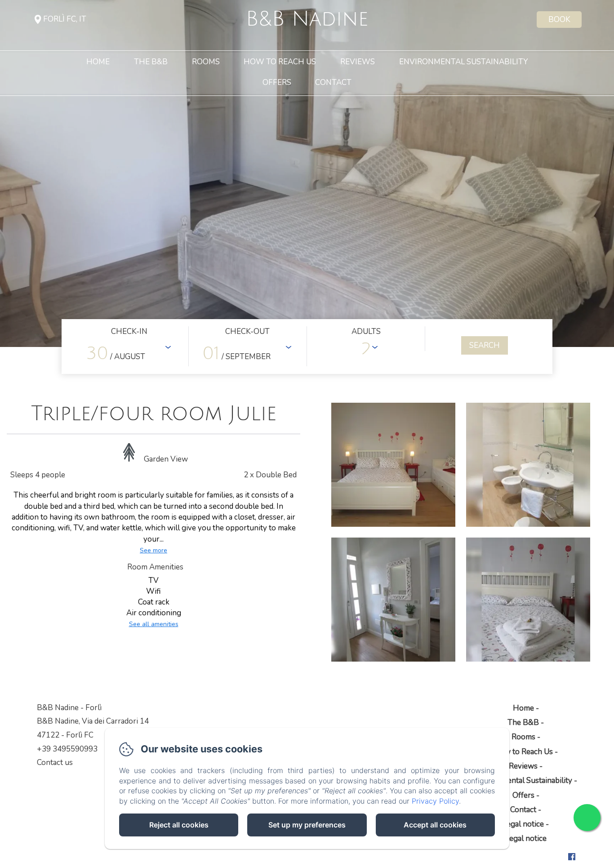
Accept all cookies (435, 824)
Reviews (357, 62)
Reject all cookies (179, 824)
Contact (333, 83)
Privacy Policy (435, 800)
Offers (277, 83)
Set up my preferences (307, 824)
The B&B (151, 62)
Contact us (55, 762)
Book (559, 19)
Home (98, 62)
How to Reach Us (280, 62)
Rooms (206, 62)
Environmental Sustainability (463, 62)
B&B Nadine (307, 19)
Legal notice (523, 824)
